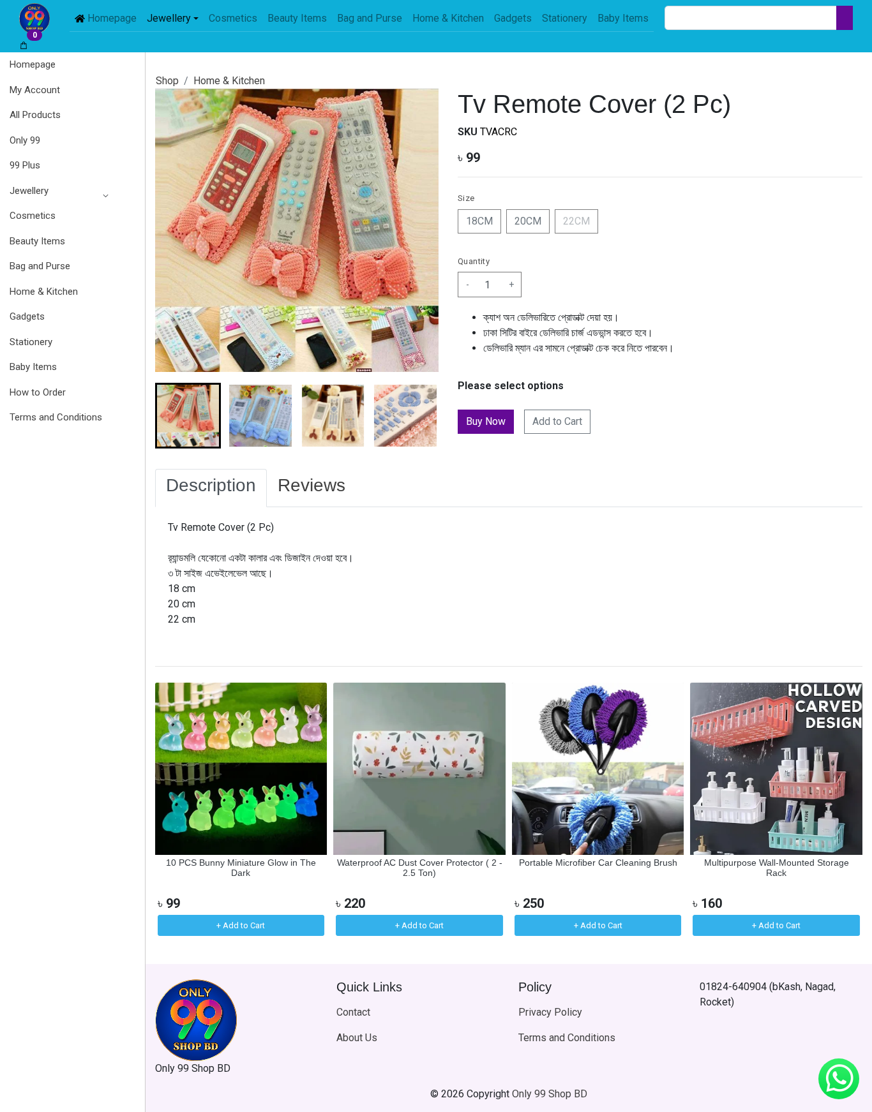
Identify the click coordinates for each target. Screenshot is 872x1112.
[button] (56, 191)
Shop (167, 81)
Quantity (474, 261)
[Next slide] (418, 416)
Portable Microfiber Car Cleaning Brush (598, 862)
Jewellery (29, 190)
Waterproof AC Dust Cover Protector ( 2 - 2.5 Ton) (419, 867)
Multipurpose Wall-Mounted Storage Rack (776, 867)
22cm (576, 221)
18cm (479, 221)
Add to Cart (557, 421)
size (466, 198)
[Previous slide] (175, 811)
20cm (528, 221)
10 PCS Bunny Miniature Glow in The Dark (241, 867)
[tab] (211, 488)
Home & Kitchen (229, 81)
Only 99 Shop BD (549, 1094)
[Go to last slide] (175, 416)
